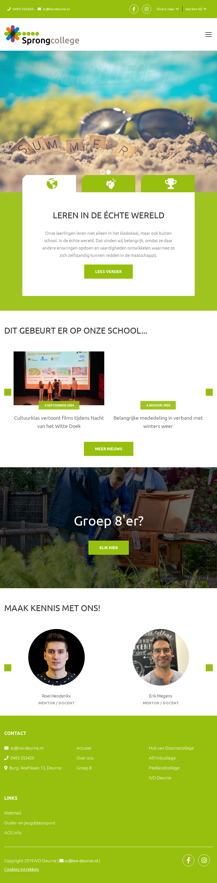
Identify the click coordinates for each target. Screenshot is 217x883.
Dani (160, 696)
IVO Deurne (160, 777)
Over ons (85, 758)
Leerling (160, 703)
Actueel (84, 748)
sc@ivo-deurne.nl (56, 9)
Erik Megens (56, 696)
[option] (59, 392)
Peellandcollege (164, 768)
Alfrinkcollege (162, 758)
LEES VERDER (108, 271)
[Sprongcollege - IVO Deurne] (41, 38)
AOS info (12, 832)
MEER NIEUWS (108, 449)
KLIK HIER (108, 547)
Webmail (12, 813)
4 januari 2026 (59, 405)
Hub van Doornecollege (171, 748)
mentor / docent (56, 703)
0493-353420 (23, 9)
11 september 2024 (158, 405)
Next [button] (209, 392)
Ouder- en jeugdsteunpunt (29, 823)
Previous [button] (7, 392)
